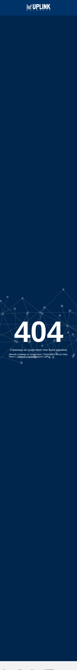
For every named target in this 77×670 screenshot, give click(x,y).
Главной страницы (26, 356)
